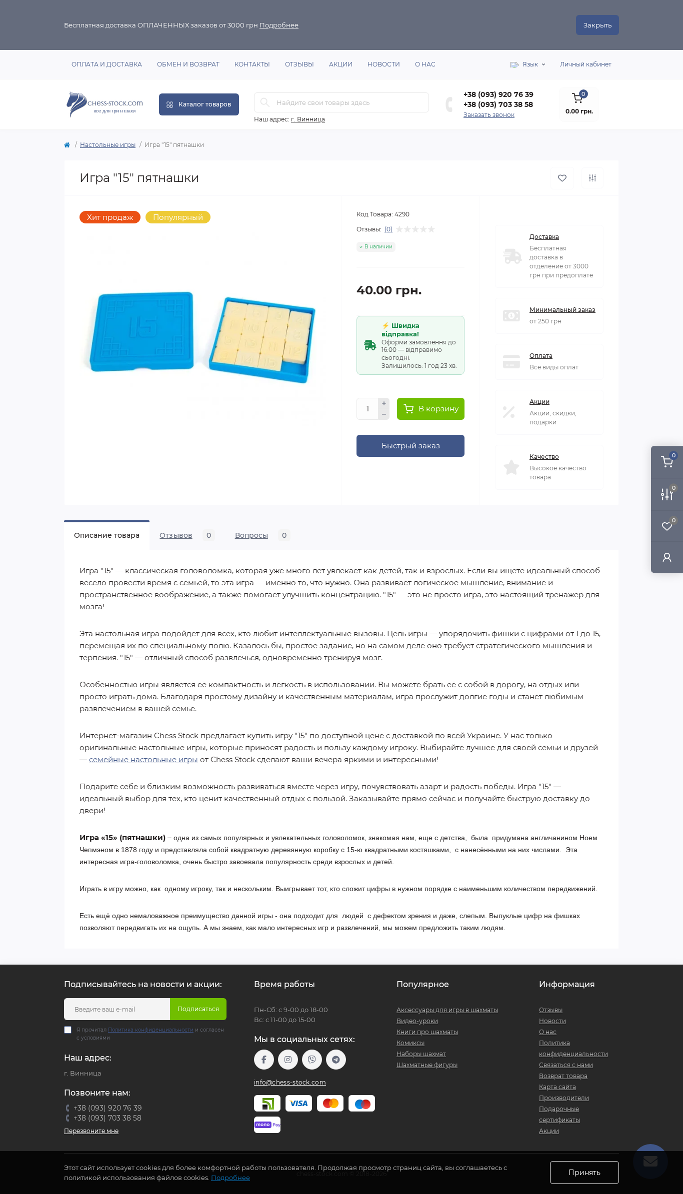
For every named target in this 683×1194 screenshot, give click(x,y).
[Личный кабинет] (667, 557)
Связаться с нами (566, 1065)
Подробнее (279, 25)
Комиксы (410, 1043)
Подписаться (198, 1009)
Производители (564, 1098)
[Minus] (384, 414)
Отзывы (299, 64)
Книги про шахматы (427, 1032)
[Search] (265, 102)
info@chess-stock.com (290, 1082)
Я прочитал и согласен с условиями (150, 1034)
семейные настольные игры (143, 759)
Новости (384, 64)
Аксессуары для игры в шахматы (447, 1010)
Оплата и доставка (107, 64)
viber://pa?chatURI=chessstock (312, 1060)
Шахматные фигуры (427, 1065)
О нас (425, 64)
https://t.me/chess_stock (336, 1060)
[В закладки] (562, 178)
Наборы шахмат (421, 1054)
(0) (388, 229)
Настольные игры (108, 144)
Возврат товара (563, 1076)
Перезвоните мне (91, 1131)
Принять (584, 1172)
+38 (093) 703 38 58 (498, 104)
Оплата (541, 355)
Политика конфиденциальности (151, 1030)
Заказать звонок (489, 114)
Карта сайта (557, 1087)
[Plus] (384, 403)
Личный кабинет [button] (586, 64)
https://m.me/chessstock (264, 1060)
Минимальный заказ (563, 309)
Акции (340, 64)
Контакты (252, 64)
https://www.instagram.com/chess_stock (288, 1060)
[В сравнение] (593, 177)
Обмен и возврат (188, 64)
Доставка (544, 236)
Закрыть (598, 25)
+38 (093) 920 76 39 (499, 94)
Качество (544, 456)
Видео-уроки (417, 1021)
